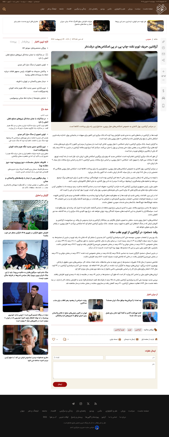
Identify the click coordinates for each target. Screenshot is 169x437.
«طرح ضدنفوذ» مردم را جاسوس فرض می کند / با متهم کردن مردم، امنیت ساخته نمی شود (26, 359)
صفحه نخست (148, 9)
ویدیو (103, 9)
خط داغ (44, 109)
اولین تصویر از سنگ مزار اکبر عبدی (32, 65)
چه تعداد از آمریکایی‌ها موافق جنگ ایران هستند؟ (123, 300)
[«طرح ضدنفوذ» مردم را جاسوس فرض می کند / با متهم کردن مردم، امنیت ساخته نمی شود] (25, 340)
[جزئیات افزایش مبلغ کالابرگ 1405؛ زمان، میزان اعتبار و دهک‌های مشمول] (101, 25)
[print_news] (163, 47)
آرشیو (9, 1)
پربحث (13, 41)
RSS (4, 1)
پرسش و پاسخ (77, 417)
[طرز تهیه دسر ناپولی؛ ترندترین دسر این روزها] (155, 25)
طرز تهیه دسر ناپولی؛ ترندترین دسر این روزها (130, 21)
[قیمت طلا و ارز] (163, 91)
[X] (88, 403)
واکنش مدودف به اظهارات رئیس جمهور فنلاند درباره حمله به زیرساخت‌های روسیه (26, 73)
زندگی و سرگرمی (80, 9)
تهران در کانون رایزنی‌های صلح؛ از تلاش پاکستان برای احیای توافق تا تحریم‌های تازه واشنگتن (69, 314)
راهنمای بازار (93, 9)
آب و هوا (53, 417)
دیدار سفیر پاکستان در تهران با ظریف (31, 81)
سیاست (137, 9)
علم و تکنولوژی (120, 9)
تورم (129, 329)
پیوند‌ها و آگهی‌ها (92, 417)
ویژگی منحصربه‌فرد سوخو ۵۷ (34, 48)
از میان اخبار (152, 294)
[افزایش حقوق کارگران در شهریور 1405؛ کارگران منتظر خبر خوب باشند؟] (25, 215)
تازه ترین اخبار (41, 41)
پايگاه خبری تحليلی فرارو (80, 423)
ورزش (130, 9)
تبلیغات (30, 1)
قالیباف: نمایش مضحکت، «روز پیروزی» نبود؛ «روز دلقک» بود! (27, 164)
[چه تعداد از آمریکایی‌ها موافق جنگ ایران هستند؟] (150, 304)
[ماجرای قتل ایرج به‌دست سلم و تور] (47, 25)
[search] (4, 9)
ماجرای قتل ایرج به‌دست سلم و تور (26, 21)
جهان (43, 9)
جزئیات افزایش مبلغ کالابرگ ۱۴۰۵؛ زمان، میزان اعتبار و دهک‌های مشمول (76, 23)
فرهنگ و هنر (52, 9)
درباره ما (23, 1)
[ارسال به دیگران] (163, 54)
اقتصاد (69, 9)
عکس (110, 9)
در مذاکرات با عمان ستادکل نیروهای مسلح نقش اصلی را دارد (27, 120)
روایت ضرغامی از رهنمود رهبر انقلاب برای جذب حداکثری (70, 302)
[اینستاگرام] (80, 403)
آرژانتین (138, 329)
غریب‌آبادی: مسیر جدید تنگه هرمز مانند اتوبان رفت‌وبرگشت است (28, 148)
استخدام (36, 1)
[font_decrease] (163, 80)
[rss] (95, 403)
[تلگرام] (73, 403)
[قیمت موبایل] (163, 106)
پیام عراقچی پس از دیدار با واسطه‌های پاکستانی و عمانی (26, 179)
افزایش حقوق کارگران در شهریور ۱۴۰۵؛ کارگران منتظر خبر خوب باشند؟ (26, 234)
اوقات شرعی (63, 417)
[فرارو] (161, 9)
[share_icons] (163, 60)
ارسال (60, 384)
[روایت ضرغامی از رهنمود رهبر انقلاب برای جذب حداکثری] (95, 304)
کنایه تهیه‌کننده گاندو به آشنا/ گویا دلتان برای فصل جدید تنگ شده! (123, 314)
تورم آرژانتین (119, 329)
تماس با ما (16, 1)
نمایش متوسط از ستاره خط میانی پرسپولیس (28, 98)
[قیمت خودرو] (163, 99)
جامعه (61, 9)
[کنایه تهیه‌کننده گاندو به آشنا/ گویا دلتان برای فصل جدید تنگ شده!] (150, 317)
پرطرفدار (26, 41)
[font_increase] (163, 71)
